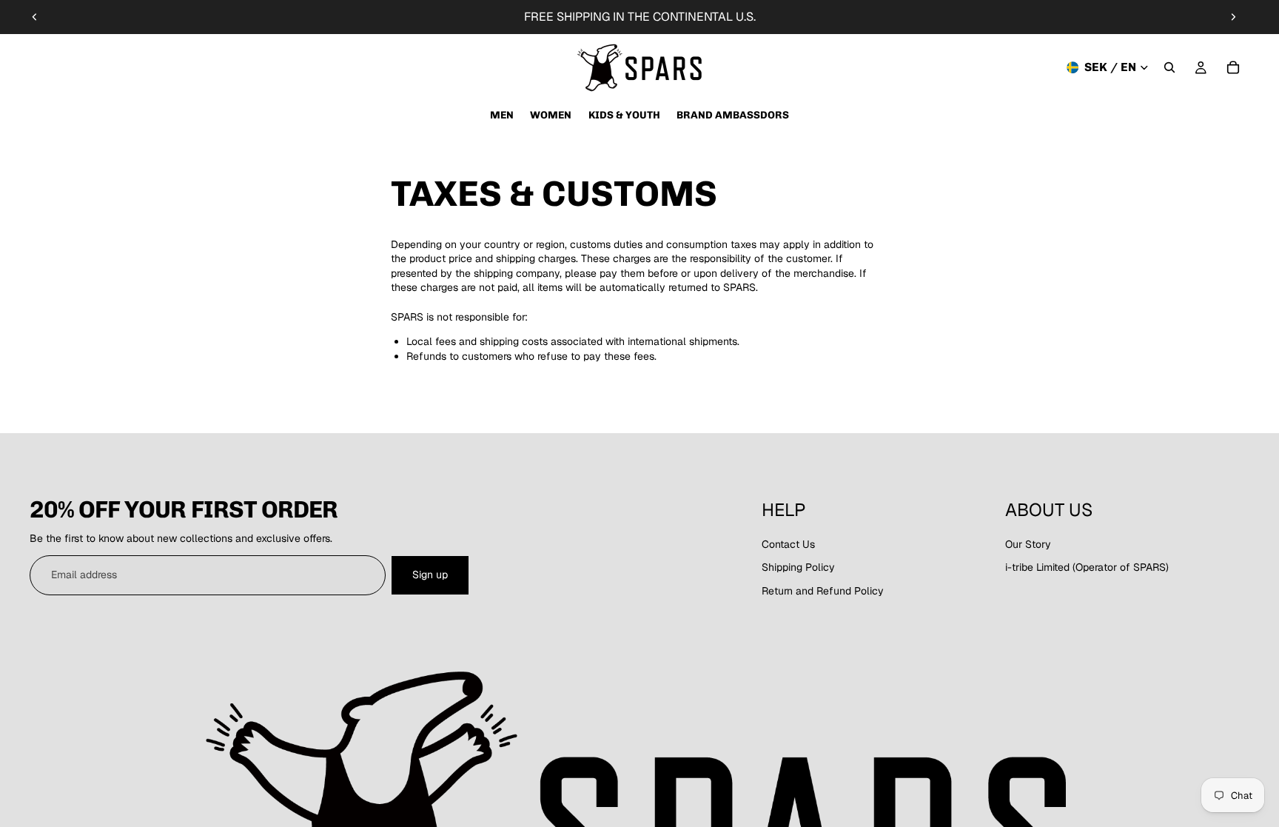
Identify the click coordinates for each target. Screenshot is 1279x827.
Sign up (430, 574)
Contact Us (788, 544)
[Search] (1169, 67)
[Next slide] (1233, 17)
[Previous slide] (35, 17)
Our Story (1028, 544)
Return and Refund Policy (823, 590)
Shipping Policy (798, 567)
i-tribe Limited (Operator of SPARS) (1087, 567)
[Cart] (1233, 67)
